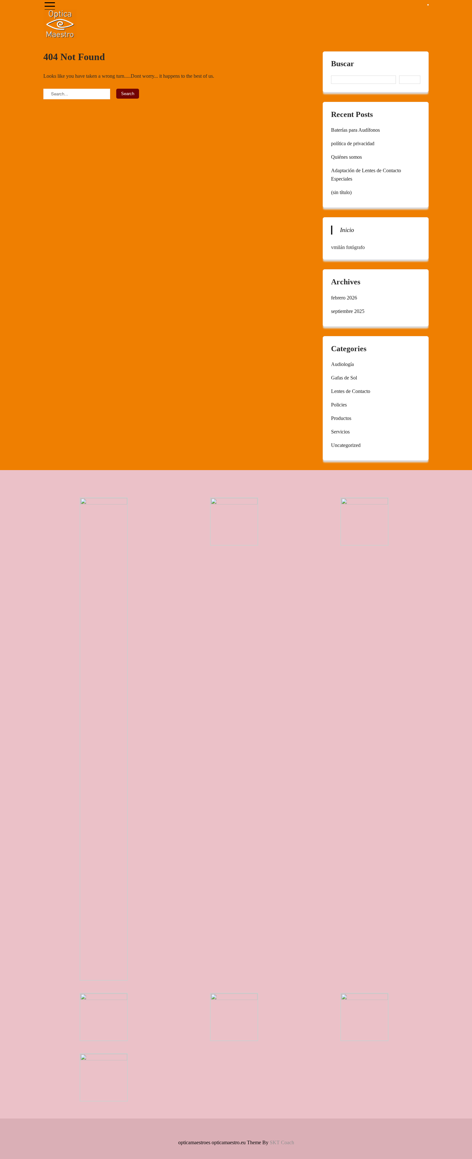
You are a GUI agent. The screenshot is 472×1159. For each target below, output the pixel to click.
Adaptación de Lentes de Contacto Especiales (366, 175)
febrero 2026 (344, 297)
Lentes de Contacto (350, 391)
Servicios (340, 431)
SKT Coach (282, 1142)
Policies (339, 404)
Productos (341, 418)
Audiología (342, 364)
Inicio (347, 230)
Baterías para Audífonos (355, 130)
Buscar (342, 64)
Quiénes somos (346, 157)
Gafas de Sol (344, 377)
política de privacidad (352, 143)
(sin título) (341, 192)
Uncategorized (346, 445)
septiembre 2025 (347, 311)
